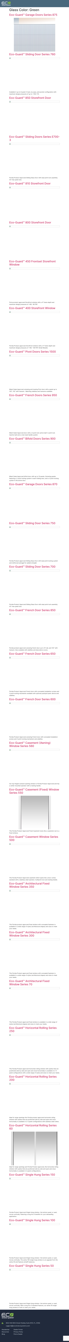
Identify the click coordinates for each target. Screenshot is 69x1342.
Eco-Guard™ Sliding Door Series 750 (32, 523)
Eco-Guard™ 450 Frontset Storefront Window (32, 263)
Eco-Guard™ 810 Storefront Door (30, 183)
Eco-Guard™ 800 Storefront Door (30, 222)
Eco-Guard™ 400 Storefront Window (32, 308)
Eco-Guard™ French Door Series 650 (32, 653)
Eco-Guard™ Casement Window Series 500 (33, 838)
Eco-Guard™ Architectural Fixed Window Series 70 (29, 982)
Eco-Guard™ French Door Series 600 (32, 699)
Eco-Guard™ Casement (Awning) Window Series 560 (30, 744)
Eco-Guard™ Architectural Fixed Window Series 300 (29, 934)
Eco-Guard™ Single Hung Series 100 (32, 1220)
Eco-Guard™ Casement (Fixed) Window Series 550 (34, 791)
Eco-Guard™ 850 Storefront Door (30, 97)
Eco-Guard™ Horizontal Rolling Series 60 (33, 1127)
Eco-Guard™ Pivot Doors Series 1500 (32, 351)
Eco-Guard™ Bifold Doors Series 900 (32, 438)
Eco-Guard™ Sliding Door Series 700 (32, 566)
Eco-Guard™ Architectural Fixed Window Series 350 (29, 885)
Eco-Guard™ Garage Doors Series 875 (33, 14)
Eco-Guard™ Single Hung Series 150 (32, 1174)
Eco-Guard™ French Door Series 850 (32, 610)
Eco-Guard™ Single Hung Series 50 (31, 1265)
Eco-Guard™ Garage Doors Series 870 (33, 484)
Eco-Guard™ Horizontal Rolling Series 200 (33, 1078)
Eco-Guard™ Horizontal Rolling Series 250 (33, 1029)
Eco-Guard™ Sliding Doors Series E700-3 (34, 138)
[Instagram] (5, 1338)
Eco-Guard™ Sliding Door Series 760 (32, 54)
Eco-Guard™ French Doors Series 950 (33, 395)
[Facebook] (2, 1338)
